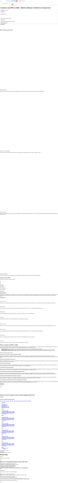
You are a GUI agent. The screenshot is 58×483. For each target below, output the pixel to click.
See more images (2, 289)
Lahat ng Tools (4, 3)
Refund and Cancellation (5, 406)
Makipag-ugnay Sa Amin (5, 407)
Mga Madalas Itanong (5, 405)
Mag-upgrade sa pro (2, 297)
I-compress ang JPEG (5, 410)
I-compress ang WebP (5, 423)
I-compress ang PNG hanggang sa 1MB (8, 419)
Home (3, 447)
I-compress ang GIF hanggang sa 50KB (8, 430)
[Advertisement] (15, 27)
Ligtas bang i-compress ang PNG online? (5, 363)
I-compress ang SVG (5, 442)
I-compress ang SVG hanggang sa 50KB (8, 443)
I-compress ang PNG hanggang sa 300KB (8, 418)
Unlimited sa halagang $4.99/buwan (11, 478)
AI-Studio (11, 4)
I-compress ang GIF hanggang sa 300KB (8, 431)
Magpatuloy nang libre (26, 478)
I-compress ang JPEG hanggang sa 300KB (8, 412)
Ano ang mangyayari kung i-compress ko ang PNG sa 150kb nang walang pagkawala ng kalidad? (12, 371)
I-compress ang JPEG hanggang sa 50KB (8, 411)
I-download (2, 24)
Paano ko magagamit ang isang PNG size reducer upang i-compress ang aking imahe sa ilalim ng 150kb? (13, 379)
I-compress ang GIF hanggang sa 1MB (7, 432)
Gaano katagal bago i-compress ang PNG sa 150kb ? (6, 367)
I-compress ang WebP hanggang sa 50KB (8, 424)
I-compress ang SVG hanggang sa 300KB (8, 444)
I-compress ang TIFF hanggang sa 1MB (8, 438)
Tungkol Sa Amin (4, 404)
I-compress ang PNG (5, 417)
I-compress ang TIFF (5, 436)
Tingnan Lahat (4, 413)
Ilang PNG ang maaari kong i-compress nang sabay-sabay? (7, 359)
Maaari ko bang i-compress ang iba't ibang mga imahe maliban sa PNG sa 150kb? (10, 375)
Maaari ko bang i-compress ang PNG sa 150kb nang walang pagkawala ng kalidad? (10, 354)
